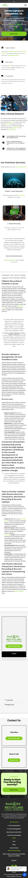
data (14, 260)
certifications (12, 129)
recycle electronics (21, 167)
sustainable (11, 55)
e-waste (8, 124)
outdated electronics (14, 51)
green (24, 51)
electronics (11, 24)
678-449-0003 (18, 591)
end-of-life (21, 195)
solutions (4, 53)
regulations (15, 127)
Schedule (7, 535)
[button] (14, 1)
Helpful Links (10, 704)
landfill (13, 122)
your (9, 65)
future (17, 55)
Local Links (9, 700)
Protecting (7, 260)
